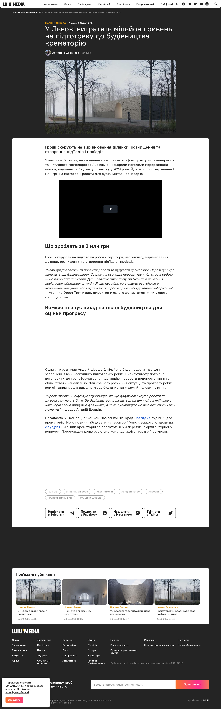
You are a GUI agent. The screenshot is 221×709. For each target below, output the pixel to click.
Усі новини (51, 4)
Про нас (115, 639)
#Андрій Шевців (90, 497)
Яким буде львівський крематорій (77, 612)
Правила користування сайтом (123, 651)
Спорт (92, 650)
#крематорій (104, 491)
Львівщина (84, 4)
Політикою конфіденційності (18, 690)
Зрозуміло (14, 700)
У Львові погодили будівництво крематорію (130, 612)
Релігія (92, 645)
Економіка (69, 645)
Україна (103, 4)
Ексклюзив (19, 645)
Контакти (183, 639)
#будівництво (130, 491)
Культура (94, 655)
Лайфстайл (168, 4)
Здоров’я (43, 655)
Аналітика (123, 4)
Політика (43, 645)
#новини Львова (77, 491)
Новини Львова (31, 12)
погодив (143, 418)
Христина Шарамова (65, 52)
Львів (67, 4)
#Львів (53, 491)
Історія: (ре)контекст (96, 662)
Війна (91, 640)
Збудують (53, 427)
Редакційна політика (189, 645)
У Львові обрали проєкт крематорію (32, 612)
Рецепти (17, 655)
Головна (16, 12)
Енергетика (144, 4)
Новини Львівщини (167, 607)
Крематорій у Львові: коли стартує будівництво (176, 612)
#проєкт (153, 491)
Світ (65, 650)
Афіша (16, 660)
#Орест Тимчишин (60, 497)
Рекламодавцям (119, 645)
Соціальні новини (43, 662)
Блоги (41, 650)
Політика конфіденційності (159, 645)
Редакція (149, 639)
